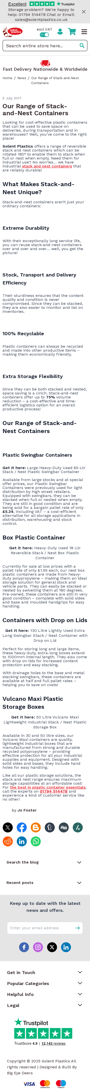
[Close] (84, 11)
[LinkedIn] (21, 841)
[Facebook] (21, 827)
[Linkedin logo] (66, 947)
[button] (45, 862)
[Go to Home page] (12, 31)
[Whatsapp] (35, 841)
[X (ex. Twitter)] (7, 827)
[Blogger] (35, 827)
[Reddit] (7, 841)
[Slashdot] (77, 827)
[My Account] (60, 32)
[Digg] (63, 827)
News (21, 78)
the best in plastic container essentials (48, 787)
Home (7, 78)
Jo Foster (27, 810)
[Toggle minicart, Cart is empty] (72, 31)
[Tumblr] (49, 827)
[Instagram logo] (38, 947)
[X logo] (52, 947)
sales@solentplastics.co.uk (41, 19)
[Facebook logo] (24, 947)
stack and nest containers (47, 166)
